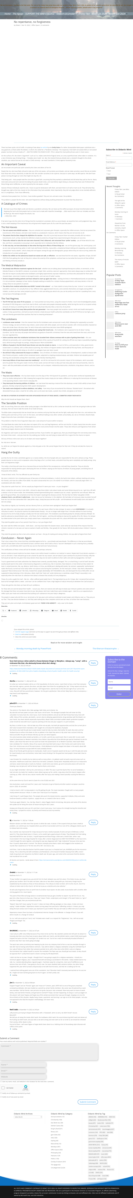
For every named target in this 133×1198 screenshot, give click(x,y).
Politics (53, 1159)
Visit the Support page (22, 632)
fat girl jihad (55, 1129)
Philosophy (54, 1153)
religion (92, 1169)
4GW (112, 1117)
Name (108, 155)
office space (106, 1157)
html (109, 171)
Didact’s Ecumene (66, 14)
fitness (53, 1132)
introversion (106, 1148)
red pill (106, 1166)
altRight (92, 1120)
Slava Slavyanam (94, 1175)
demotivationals (94, 1129)
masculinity (106, 1151)
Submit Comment (88, 1102)
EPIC (102, 1132)
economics (93, 1132)
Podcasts (54, 1156)
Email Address (111, 162)
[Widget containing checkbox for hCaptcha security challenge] (14, 1088)
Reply (93, 663)
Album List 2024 (117, 14)
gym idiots (54, 1135)
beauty (92, 1123)
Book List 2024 (99, 14)
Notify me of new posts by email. (13, 1097)
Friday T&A (84, 14)
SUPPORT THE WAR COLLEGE (39, 14)
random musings (95, 1166)
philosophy (93, 1160)
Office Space (36, 25)
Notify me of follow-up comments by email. (16, 1093)
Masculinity (54, 1144)
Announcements (56, 1117)
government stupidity (96, 1141)
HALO (53, 1138)
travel (105, 1175)
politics (103, 1160)
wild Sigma (101, 1179)
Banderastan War (104, 1120)
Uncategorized (55, 1168)
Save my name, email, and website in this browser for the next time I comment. (28, 1081)
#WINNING (102, 1117)
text (109, 174)
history (105, 1145)
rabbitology (93, 1163)
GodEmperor (102, 1138)
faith (110, 1132)
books (100, 1123)
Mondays (54, 1147)
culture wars (105, 1126)
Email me (18, 634)
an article (44, 147)
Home (7, 14)
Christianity (54, 1120)
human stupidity (94, 1148)
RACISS (103, 1163)
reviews (101, 1169)
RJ (10, 820)
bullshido (109, 1123)
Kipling (53, 1141)
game (92, 1138)
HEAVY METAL (94, 1145)
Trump (92, 1179)
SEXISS (99, 1172)
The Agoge (18, 14)
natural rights (94, 1157)
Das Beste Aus (55, 1123)
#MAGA (92, 1117)
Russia (110, 1169)
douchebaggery (108, 1129)
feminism (93, 1135)
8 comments (45, 25)
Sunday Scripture (56, 1162)
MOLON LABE (94, 1154)
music (104, 1154)
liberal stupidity (94, 1151)
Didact (18, 25)
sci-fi (91, 1172)
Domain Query (55, 1126)
